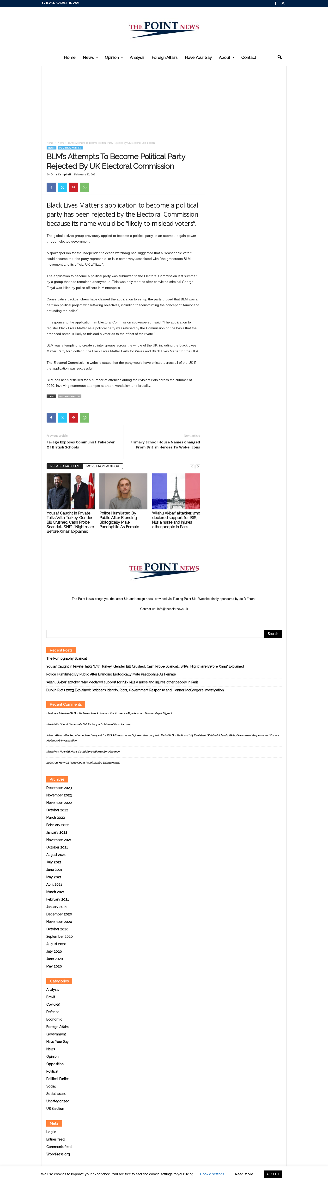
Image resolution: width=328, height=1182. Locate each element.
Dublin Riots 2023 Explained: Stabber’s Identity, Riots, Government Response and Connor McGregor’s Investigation (135, 690)
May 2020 (54, 966)
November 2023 (59, 795)
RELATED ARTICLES (64, 466)
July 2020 (54, 951)
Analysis (137, 57)
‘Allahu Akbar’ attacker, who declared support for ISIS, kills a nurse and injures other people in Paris (176, 520)
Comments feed (59, 1147)
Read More (244, 1174)
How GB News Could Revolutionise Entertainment (90, 751)
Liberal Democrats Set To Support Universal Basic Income (95, 724)
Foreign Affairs (165, 57)
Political (52, 1071)
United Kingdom (69, 396)
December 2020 (59, 914)
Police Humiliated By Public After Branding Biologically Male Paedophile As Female (119, 520)
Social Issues (56, 1094)
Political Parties (70, 147)
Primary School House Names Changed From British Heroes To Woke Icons (165, 444)
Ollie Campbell (60, 174)
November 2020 (59, 922)
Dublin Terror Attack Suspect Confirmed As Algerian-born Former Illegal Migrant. (123, 713)
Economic (54, 1019)
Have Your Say (198, 57)
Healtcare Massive (57, 713)
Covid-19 (53, 1004)
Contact (248, 57)
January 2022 (56, 832)
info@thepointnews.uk (172, 609)
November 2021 (58, 840)
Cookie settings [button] (212, 1174)
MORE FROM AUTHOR (102, 466)
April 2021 (54, 884)
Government (56, 1034)
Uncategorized (57, 1101)
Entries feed (55, 1139)
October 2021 (57, 847)
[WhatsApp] (84, 187)
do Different (247, 599)
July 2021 (53, 862)
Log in (51, 1132)
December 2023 (59, 788)
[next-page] (197, 466)
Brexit (50, 997)
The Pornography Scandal (66, 658)
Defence (52, 1012)
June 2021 (54, 870)
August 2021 (56, 855)
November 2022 (59, 803)
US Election (55, 1108)
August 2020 (56, 944)
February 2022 (57, 825)
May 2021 (53, 877)
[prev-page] (192, 466)
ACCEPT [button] (273, 1174)
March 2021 (55, 892)
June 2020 (54, 959)
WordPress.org (58, 1154)
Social (51, 1086)
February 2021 (57, 899)
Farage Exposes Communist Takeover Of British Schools (81, 444)
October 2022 (57, 810)
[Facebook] (276, 3)
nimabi (50, 724)
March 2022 (55, 817)
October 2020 (57, 929)
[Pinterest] (73, 187)
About (224, 57)
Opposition (55, 1064)
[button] (279, 57)
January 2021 (56, 907)
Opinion (112, 57)
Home (70, 57)
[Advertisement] (123, 105)
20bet (50, 762)
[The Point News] (164, 28)
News (88, 57)
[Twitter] (283, 3)
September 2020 (59, 936)
